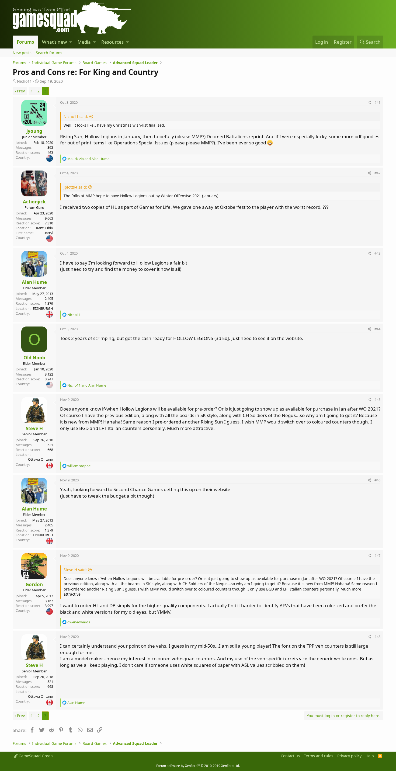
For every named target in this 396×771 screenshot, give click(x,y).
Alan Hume (34, 282)
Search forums (49, 52)
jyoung (34, 131)
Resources (112, 42)
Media (84, 42)
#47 (377, 555)
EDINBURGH (43, 308)
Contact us (290, 755)
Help (370, 755)
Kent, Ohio (44, 227)
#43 (377, 253)
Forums (25, 42)
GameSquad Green (35, 755)
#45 (377, 399)
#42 (377, 173)
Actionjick (34, 202)
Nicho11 (24, 81)
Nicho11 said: (76, 116)
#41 (377, 102)
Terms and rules (318, 755)
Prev (21, 90)
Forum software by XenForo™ (198, 765)
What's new (54, 42)
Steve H (34, 428)
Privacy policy (349, 755)
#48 (377, 636)
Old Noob (34, 358)
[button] (71, 42)
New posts (22, 52)
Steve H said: (75, 569)
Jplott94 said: (75, 187)
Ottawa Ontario (40, 459)
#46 (377, 480)
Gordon (34, 584)
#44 (377, 329)
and (88, 158)
